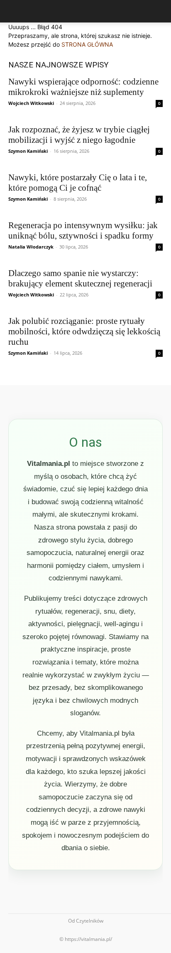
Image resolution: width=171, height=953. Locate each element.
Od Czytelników (85, 920)
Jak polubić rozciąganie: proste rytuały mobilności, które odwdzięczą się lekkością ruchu (84, 331)
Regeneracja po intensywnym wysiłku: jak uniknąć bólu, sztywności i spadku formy (83, 230)
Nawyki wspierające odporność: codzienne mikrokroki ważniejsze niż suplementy (83, 87)
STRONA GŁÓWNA (87, 44)
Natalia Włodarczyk (31, 247)
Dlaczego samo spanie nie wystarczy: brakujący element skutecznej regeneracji (80, 278)
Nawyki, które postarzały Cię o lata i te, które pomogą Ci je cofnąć (77, 182)
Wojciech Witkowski (31, 103)
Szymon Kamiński (28, 151)
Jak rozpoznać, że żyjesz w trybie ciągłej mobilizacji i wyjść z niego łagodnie (79, 134)
